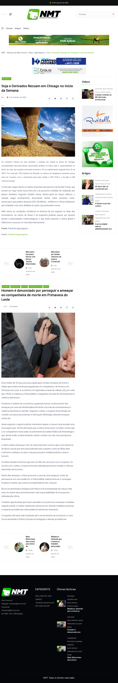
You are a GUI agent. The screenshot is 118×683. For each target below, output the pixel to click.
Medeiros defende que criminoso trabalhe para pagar (56, 541)
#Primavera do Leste (36, 286)
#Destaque (6, 286)
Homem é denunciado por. (74, 631)
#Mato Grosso (15, 286)
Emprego (70, 645)
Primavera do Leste (102, 218)
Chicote (9, 28)
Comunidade (71, 638)
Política (70, 606)
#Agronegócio (6, 78)
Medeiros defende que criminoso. (75, 610)
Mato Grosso (108, 89)
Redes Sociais (105, 184)
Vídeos (26, 28)
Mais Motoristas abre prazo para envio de (30, 541)
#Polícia (24, 286)
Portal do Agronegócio (17, 234)
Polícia (97, 92)
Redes (103, 92)
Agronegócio (100, 194)
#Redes (46, 286)
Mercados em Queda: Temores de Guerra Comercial (56, 257)
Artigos (18, 28)
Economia (78, 641)
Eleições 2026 (72, 599)
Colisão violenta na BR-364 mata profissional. (103, 97)
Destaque (98, 89)
